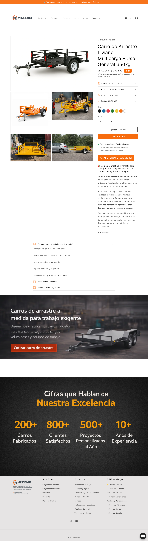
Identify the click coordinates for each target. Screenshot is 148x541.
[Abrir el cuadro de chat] (143, 536)
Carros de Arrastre (82, 497)
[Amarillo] (117, 111)
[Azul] (104, 111)
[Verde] (112, 111)
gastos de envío (116, 74)
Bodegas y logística (82, 489)
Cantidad (101, 117)
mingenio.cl (76, 537)
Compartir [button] (104, 233)
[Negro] (99, 111)
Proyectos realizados (51, 489)
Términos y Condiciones (116, 497)
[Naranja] (121, 111)
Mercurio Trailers (49, 501)
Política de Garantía (114, 493)
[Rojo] (108, 111)
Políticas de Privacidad (115, 505)
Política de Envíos (113, 509)
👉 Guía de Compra (114, 485)
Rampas (77, 501)
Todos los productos (82, 513)
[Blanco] (125, 111)
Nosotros (46, 493)
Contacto (46, 497)
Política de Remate (114, 513)
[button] (43, 18)
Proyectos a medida (50, 485)
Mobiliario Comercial (82, 509)
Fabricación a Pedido (115, 489)
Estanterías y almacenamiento (86, 493)
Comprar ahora (118, 136)
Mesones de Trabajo (82, 485)
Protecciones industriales (84, 505)
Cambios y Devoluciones (116, 501)
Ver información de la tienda (111, 151)
